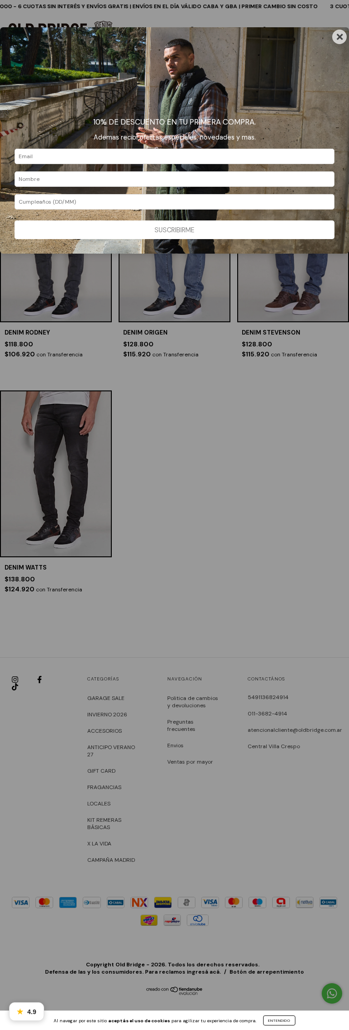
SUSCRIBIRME (174, 230)
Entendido (279, 1020)
